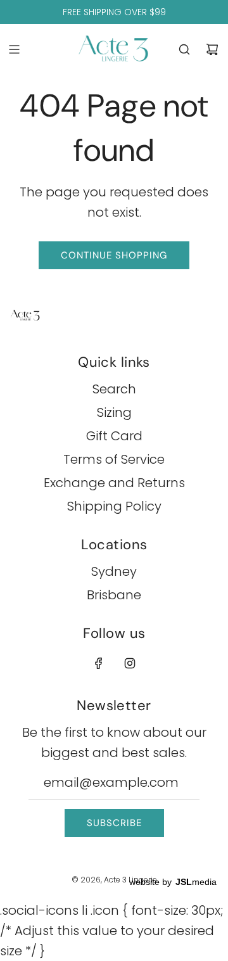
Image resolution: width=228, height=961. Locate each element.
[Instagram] (130, 663)
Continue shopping (114, 255)
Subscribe (114, 823)
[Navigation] (14, 49)
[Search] (184, 49)
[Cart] (212, 49)
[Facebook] (99, 663)
